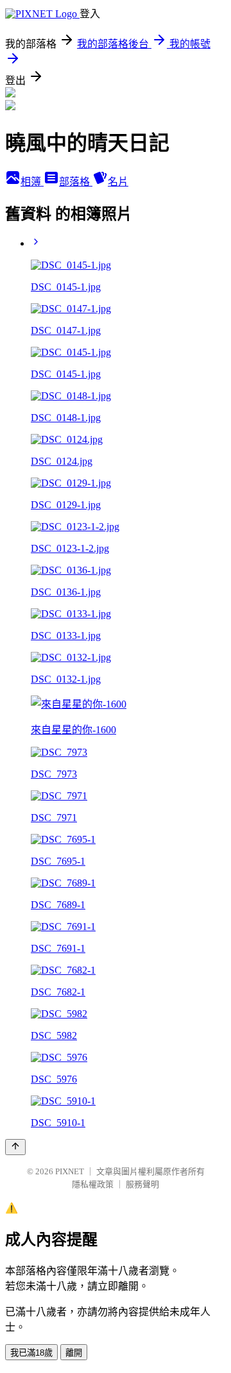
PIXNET (69, 1171)
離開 (73, 1353)
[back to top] (15, 1147)
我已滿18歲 (31, 1353)
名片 (118, 181)
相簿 (32, 181)
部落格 (75, 181)
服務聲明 (142, 1184)
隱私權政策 (93, 1184)
